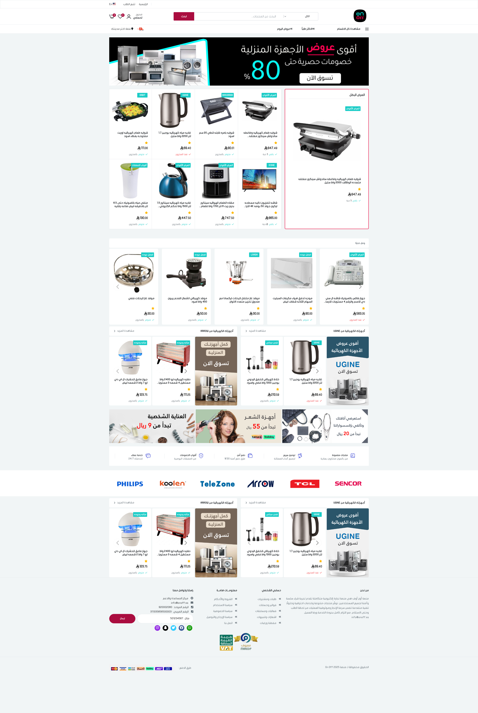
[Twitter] (173, 628)
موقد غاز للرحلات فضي (141, 298)
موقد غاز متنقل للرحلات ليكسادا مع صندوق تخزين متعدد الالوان (239, 300)
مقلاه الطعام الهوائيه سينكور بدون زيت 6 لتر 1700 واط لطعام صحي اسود (217, 204)
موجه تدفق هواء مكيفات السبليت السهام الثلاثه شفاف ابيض (292, 300)
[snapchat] (165, 628)
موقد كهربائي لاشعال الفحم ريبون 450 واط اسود (187, 300)
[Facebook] (181, 628)
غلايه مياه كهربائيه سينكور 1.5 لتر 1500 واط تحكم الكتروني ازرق (174, 204)
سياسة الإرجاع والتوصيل (219, 617)
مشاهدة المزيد (257, 330)
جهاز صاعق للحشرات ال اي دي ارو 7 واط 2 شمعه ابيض (131, 381)
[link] (299, 112)
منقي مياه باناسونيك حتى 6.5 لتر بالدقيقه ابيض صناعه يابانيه (130, 204)
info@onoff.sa (360, 617)
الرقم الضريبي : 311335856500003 (169, 611)
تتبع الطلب (129, 4)
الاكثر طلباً (307, 28)
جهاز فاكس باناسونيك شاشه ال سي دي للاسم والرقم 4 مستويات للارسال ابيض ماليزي (344, 300)
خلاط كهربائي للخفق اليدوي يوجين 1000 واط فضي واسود (263, 381)
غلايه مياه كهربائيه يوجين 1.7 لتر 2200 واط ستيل (175, 134)
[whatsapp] (189, 628)
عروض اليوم (283, 28)
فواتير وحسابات (267, 605)
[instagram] (157, 628)
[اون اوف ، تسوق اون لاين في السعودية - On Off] (350, 21)
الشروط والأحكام (223, 599)
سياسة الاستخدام (222, 605)
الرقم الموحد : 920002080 (174, 607)
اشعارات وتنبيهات (266, 617)
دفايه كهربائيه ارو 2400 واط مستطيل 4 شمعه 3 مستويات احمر (173, 381)
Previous (360, 286)
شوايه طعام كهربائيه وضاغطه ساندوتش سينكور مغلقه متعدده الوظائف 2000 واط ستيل (329, 181)
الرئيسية (143, 4)
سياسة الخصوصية (222, 611)
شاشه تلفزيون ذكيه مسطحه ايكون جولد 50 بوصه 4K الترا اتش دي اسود (261, 204)
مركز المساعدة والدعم (175, 598)
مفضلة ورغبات (268, 623)
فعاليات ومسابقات (265, 611)
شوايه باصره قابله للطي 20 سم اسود (216, 134)
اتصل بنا (228, 623)
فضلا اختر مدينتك (121, 28)
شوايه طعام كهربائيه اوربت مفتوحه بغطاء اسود (132, 134)
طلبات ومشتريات (267, 599)
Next (117, 286)
